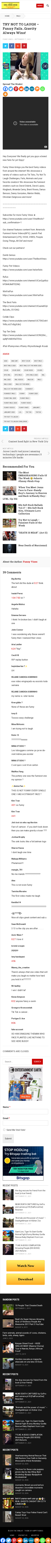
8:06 (13, 1023)
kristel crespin (17, 946)
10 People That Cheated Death (28, 1305)
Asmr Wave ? (17, 935)
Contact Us (22, 1535)
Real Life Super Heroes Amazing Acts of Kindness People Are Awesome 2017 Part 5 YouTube (29, 1322)
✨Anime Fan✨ (18, 786)
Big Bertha (16, 579)
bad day (14, 361)
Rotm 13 (15, 735)
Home (7, 16)
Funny (22, 393)
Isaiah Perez (17, 593)
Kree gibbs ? (17, 702)
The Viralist (18, 1531)
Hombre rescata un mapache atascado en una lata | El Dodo (28, 1360)
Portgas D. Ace (18, 1018)
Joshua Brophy (18, 837)
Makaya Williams (19, 859)
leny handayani (18, 957)
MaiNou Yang (17, 771)
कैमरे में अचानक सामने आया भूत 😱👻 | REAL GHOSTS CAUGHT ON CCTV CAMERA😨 (30, 1501)
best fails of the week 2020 (30, 366)
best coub (26, 361)
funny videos (9, 407)
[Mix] (37, 88)
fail (43, 375)
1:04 (13, 598)
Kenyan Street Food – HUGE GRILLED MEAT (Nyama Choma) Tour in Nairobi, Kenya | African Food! (29, 1347)
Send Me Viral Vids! (16, 1130)
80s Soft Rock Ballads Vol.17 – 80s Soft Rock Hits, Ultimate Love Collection (30, 509)
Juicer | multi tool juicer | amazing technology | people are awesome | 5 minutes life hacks (22, 454)
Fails (18, 16)
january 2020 (9, 412)
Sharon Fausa (17, 848)
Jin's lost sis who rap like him (24, 822)
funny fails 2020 (10, 403)
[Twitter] (10, 88)
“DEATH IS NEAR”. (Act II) (32, 532)
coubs (39, 370)
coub (6, 370)
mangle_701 (16, 870)
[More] (5, 94)
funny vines (24, 407)
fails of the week (22, 384)
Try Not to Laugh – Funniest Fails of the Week (30, 522)
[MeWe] (32, 88)
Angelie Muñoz (18, 604)
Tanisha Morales (19, 891)
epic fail (7, 375)
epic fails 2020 (32, 375)
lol (20, 412)
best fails (38, 361)
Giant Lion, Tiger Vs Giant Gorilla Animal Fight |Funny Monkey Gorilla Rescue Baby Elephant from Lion (30, 1234)
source (6, 353)
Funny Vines (8, 39)
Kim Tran (15, 801)
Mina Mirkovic (17, 724)
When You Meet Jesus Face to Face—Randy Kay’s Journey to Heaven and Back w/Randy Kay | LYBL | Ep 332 (25, 493)
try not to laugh (11, 417)
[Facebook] (5, 88)
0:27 (36, 583)
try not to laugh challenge (15, 421)
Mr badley (15, 986)
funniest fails (9, 393)
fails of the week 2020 (12, 389)
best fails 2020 (10, 366)
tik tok (28, 412)
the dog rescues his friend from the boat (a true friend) (31, 1381)
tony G (14, 713)
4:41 (13, 816)
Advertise (35, 1535)
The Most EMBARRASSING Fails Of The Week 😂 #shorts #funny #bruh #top (32, 476)
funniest (29, 389)
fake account (17, 1029)
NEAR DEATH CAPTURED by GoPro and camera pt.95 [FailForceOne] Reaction (30, 1207)
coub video (28, 370)
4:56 (13, 961)
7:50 (18, 598)
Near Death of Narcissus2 (32, 545)
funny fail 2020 (10, 398)
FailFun (30, 380)
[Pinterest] (16, 88)
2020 (5, 361)
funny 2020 (33, 393)
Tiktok (38, 412)
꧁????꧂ (16, 913)
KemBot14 (16, 902)
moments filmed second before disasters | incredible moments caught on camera (29, 1487)
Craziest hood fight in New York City (28, 441)
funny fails (24, 398)
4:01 (13, 805)
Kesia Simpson (18, 997)
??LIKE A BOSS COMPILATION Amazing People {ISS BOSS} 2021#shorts (28, 1248)
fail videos (19, 380)
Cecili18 (15, 655)
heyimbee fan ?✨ (19, 666)
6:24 (13, 648)
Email (6, 1118)
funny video (26, 403)
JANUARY (36, 407)
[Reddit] (21, 88)
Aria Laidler (16, 644)
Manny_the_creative (20, 967)
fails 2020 (7, 384)
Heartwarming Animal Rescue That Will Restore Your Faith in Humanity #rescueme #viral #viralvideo (31, 1458)
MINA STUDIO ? (18, 746)
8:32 (13, 1001)
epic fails (18, 375)
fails (39, 380)
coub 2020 (16, 370)
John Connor (17, 630)
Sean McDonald (18, 924)
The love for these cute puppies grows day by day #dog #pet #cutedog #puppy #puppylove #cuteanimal (29, 1473)
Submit (8, 1138)
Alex (13, 881)
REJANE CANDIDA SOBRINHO (24, 677)
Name (6, 1107)
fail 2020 (7, 380)
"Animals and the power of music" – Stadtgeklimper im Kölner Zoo (31, 1408)
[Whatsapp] (42, 88)
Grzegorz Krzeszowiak (21, 1008)
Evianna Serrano (18, 615)
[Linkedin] (26, 88)
